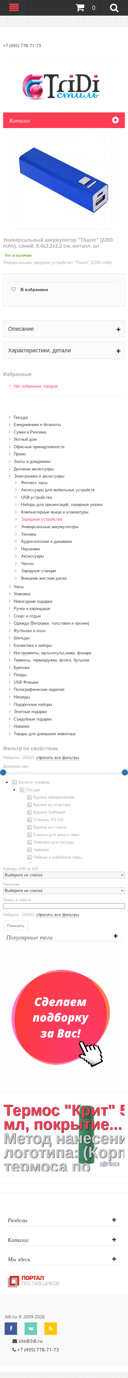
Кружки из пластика (52, 804)
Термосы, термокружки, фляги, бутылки (51, 660)
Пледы (20, 674)
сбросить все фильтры (57, 757)
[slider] (125, 772)
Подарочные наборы (33, 704)
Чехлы (27, 563)
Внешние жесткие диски (43, 578)
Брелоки (22, 667)
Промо (20, 454)
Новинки (21, 726)
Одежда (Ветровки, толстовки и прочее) (51, 623)
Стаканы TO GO (48, 819)
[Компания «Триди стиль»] (64, 86)
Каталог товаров (33, 782)
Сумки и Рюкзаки (30, 432)
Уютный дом (25, 439)
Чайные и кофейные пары (57, 857)
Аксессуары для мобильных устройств (58, 490)
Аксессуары (32, 556)
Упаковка (22, 594)
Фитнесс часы (34, 482)
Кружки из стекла (49, 827)
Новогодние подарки (33, 601)
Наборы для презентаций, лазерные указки (61, 504)
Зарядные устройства (41, 519)
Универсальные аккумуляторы (49, 526)
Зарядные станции (38, 570)
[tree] (64, 821)
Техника (28, 534)
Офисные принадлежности (39, 446)
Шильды (22, 638)
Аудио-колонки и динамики (46, 541)
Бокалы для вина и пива (56, 834)
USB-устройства (36, 497)
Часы (19, 586)
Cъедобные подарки (33, 719)
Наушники (30, 549)
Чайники (41, 849)
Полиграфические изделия (39, 689)
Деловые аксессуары (34, 469)
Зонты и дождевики (32, 461)
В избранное (34, 289)
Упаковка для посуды (53, 842)
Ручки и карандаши (32, 608)
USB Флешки (26, 682)
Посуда (21, 417)
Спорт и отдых (27, 616)
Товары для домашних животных (45, 733)
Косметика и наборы (33, 645)
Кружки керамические (53, 797)
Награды (22, 697)
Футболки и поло (29, 630)
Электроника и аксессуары (39, 476)
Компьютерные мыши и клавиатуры (54, 512)
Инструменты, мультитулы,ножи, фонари (52, 653)
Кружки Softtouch (49, 812)
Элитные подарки (30, 711)
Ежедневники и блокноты (37, 424)
